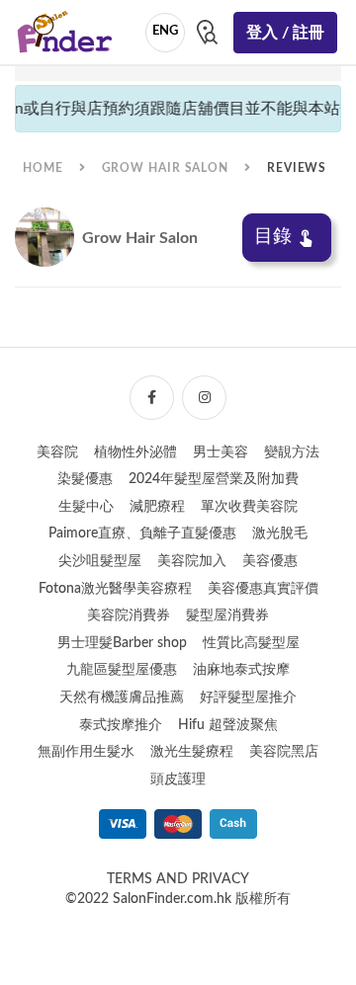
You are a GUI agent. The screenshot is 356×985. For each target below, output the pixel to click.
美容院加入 (191, 561)
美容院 (57, 452)
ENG (165, 31)
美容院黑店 (283, 752)
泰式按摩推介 (120, 725)
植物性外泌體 (135, 452)
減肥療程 (157, 507)
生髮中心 (86, 507)
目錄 (273, 236)
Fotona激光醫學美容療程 (115, 589)
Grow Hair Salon (165, 168)
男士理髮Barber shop (122, 643)
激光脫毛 (280, 533)
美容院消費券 (128, 615)
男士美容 (220, 452)
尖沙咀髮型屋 (99, 561)
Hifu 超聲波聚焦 (228, 725)
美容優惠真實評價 (263, 589)
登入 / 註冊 (285, 33)
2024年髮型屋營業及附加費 (214, 479)
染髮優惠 (85, 479)
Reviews (296, 168)
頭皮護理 (178, 779)
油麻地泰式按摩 (241, 670)
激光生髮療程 (191, 752)
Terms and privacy (178, 879)
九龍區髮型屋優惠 (121, 670)
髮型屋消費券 (227, 615)
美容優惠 (270, 561)
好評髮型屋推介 (248, 697)
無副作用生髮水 (86, 752)
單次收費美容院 (249, 507)
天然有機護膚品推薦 (121, 697)
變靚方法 (291, 452)
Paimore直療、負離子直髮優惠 (142, 533)
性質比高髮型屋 (251, 643)
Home (43, 168)
